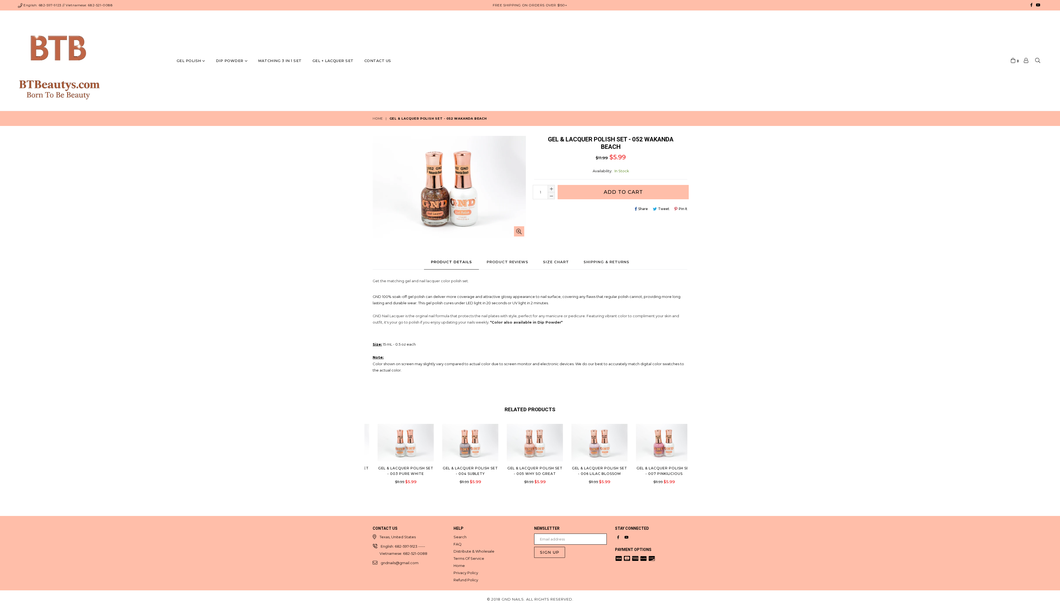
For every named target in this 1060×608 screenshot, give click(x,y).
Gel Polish (190, 60)
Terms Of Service (469, 558)
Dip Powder (230, 60)
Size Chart (556, 262)
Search (460, 537)
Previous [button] (367, 452)
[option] (396, 458)
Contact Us (377, 60)
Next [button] (693, 452)
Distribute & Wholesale (474, 551)
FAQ (458, 544)
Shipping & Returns (606, 262)
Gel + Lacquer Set (333, 60)
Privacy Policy (466, 573)
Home (378, 118)
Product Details (451, 262)
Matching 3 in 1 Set (280, 60)
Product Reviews (507, 262)
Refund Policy (466, 580)
